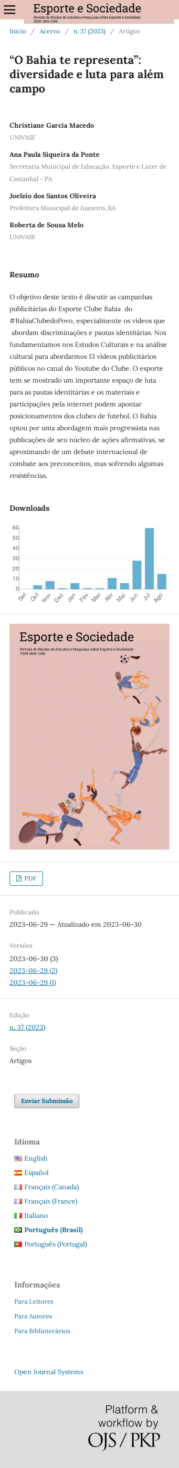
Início (18, 31)
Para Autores (33, 1316)
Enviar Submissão (47, 1101)
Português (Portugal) (55, 1244)
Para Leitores (33, 1301)
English (35, 1158)
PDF (29, 878)
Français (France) (50, 1201)
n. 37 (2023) (89, 31)
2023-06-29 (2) (33, 970)
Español (36, 1172)
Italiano (36, 1215)
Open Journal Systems (48, 1371)
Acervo (50, 31)
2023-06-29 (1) (33, 982)
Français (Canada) (51, 1187)
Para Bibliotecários (42, 1331)
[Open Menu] (9, 9)
